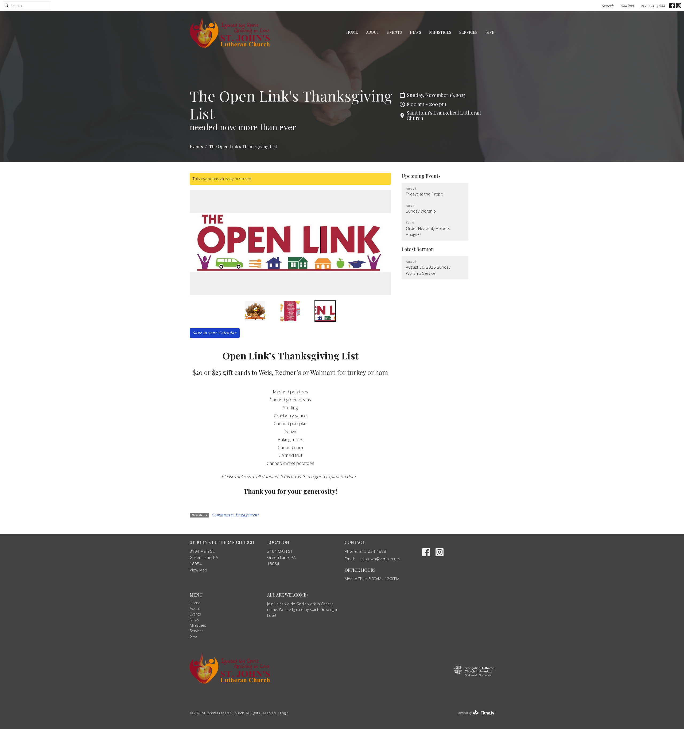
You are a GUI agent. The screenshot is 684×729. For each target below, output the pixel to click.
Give (489, 32)
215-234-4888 (653, 5)
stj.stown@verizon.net (379, 558)
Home (352, 32)
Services (468, 32)
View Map (198, 570)
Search (608, 5)
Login (284, 713)
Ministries (440, 32)
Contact (627, 5)
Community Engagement (235, 515)
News (415, 32)
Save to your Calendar (214, 332)
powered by (473, 717)
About (372, 32)
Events (394, 32)
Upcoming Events (421, 176)
